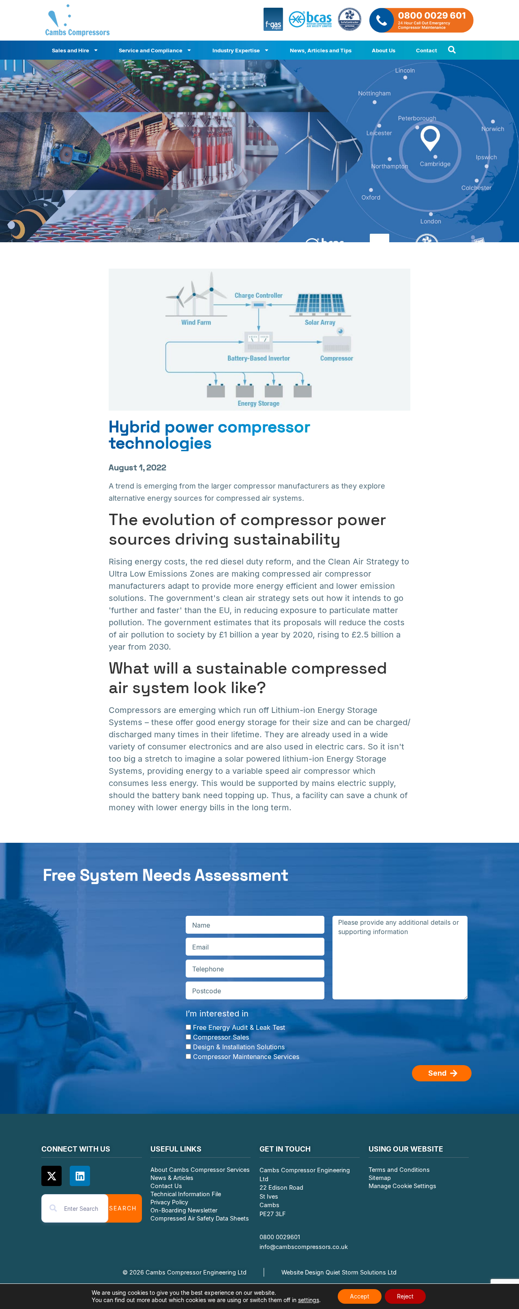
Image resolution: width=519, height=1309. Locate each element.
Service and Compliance (150, 50)
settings (308, 1299)
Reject (405, 1296)
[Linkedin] (80, 1176)
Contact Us (166, 1185)
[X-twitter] (51, 1176)
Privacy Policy (169, 1202)
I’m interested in (217, 1014)
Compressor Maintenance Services (246, 1057)
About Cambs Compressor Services (200, 1169)
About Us (383, 50)
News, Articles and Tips (321, 50)
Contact (426, 50)
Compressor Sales (221, 1037)
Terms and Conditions (399, 1169)
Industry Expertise (236, 50)
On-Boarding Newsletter (183, 1210)
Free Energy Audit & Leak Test (239, 1027)
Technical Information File (185, 1194)
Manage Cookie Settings (402, 1185)
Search (123, 1208)
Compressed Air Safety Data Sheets (200, 1218)
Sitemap (380, 1177)
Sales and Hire (70, 50)
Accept (359, 1296)
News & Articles (171, 1177)
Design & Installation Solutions (239, 1047)
